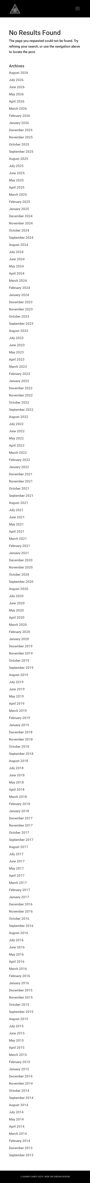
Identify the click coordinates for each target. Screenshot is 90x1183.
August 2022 (18, 417)
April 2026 (16, 101)
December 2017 (21, 818)
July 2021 (16, 510)
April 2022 (16, 445)
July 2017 (16, 854)
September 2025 (21, 152)
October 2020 (19, 575)
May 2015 (16, 1040)
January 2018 (19, 811)
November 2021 (21, 481)
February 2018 (19, 804)
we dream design (60, 1176)
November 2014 (21, 1083)
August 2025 (18, 159)
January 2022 (19, 467)
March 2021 (18, 539)
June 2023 (17, 345)
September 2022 (21, 410)
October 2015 (19, 1005)
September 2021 (21, 496)
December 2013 (21, 1148)
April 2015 (16, 1048)
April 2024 (16, 273)
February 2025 (19, 202)
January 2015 (19, 1069)
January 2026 (19, 123)
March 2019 (18, 711)
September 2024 (21, 238)
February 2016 (19, 976)
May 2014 (16, 1119)
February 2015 (19, 1062)
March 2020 (18, 625)
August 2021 (18, 503)
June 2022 (17, 431)
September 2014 (21, 1098)
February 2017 (19, 890)
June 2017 (17, 861)
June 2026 (17, 87)
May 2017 (16, 868)
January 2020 (19, 639)
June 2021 (17, 517)
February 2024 (19, 288)
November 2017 (21, 825)
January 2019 (19, 725)
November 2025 (21, 137)
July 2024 (16, 252)
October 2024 (19, 230)
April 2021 (16, 532)
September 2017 (21, 840)
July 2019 (16, 682)
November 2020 (21, 567)
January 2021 (19, 553)
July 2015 (16, 1026)
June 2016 (17, 947)
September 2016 (21, 926)
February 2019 (19, 718)
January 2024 (19, 295)
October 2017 (19, 833)
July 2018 (16, 768)
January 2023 (19, 381)
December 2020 (21, 560)
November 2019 (21, 653)
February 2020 (19, 632)
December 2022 (21, 388)
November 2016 (21, 911)
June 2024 (17, 259)
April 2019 (16, 704)
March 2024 (18, 281)
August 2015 (18, 1019)
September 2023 (21, 324)
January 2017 (19, 897)
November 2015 (21, 997)
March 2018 (18, 797)
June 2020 (17, 603)
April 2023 (16, 359)
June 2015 (17, 1033)
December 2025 (21, 130)
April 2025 (16, 187)
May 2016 (16, 954)
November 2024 (21, 223)
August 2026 (18, 73)
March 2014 (18, 1134)
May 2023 (16, 352)
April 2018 (16, 790)
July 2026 (16, 80)
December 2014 (21, 1076)
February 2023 (19, 374)
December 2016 (21, 904)
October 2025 (19, 144)
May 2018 (16, 782)
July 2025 (16, 166)
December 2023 (21, 302)
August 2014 (18, 1105)
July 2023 (16, 338)
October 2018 (19, 747)
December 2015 (21, 990)
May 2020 (16, 610)
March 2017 (18, 883)
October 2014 (19, 1091)
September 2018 (21, 754)
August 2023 (18, 331)
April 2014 (16, 1126)
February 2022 (19, 460)
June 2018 (17, 775)
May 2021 (16, 524)
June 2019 (17, 689)
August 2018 (18, 761)
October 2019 (19, 661)
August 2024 (18, 245)
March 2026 (18, 109)
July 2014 (16, 1112)
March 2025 (18, 195)
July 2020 (16, 596)
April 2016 (16, 962)
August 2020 (18, 589)
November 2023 (21, 309)
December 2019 (21, 646)
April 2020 (16, 618)
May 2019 (16, 696)
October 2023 (19, 316)
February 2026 (19, 116)
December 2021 (21, 474)
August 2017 (18, 847)
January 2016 (19, 983)
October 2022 (19, 402)
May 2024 (16, 266)
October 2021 (19, 488)
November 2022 (21, 395)
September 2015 (21, 1012)
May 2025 (16, 180)
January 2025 (19, 209)
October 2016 (19, 919)
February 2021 (19, 546)
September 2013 (21, 1155)
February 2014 (19, 1141)
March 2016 (18, 969)
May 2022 (16, 438)
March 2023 (18, 367)
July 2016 (16, 940)
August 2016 (18, 933)
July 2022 (16, 424)
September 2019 (21, 668)
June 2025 (17, 173)
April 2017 (16, 876)
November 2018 (21, 739)
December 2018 (21, 732)
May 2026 (16, 94)
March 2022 (18, 453)
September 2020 (21, 582)
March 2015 (18, 1055)
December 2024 (21, 216)
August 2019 (18, 675)
